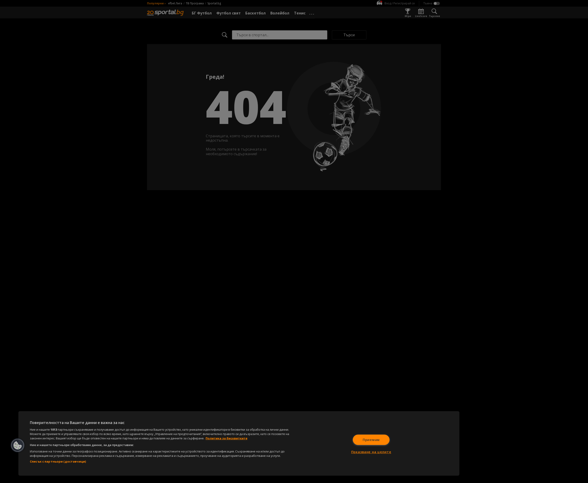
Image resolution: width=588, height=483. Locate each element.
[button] (17, 445)
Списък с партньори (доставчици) (58, 461)
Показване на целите (371, 452)
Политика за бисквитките (226, 438)
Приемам (371, 440)
